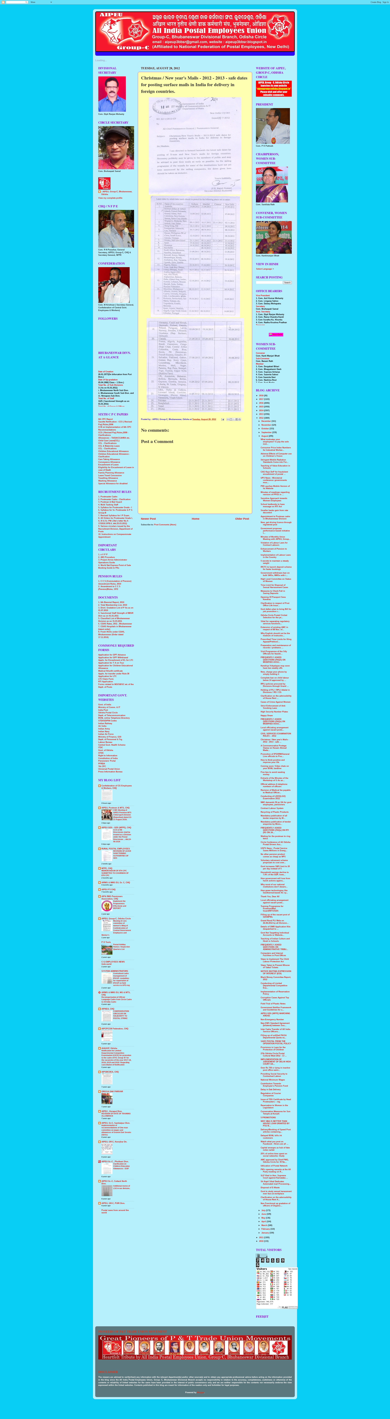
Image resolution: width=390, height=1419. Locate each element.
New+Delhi (277, 334)
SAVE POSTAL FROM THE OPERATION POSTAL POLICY (276, 1042)
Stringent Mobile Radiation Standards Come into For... (274, 461)
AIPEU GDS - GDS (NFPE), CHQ (116, 828)
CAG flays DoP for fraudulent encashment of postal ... (274, 473)
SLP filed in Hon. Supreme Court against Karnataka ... (274, 1177)
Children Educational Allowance (113, 451)
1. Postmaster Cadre (107, 497)
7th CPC (102, 766)
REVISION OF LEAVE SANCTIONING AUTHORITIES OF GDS (122, 854)
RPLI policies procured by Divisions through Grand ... (275, 685)
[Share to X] (233, 419)
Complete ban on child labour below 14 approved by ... (275, 679)
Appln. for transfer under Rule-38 (113, 674)
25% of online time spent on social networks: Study (274, 1155)
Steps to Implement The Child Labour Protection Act (275, 960)
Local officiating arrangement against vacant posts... (274, 729)
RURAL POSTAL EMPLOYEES (115, 849)
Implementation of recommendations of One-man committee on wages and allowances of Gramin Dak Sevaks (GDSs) (116, 1130)
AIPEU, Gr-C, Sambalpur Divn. (115, 1123)
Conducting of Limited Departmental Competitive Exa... (274, 985)
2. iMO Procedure (106, 557)
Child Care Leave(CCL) (108, 441)
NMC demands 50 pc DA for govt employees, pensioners (276, 803)
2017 (261, 399)
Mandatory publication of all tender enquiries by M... (274, 817)
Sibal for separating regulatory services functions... (275, 622)
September (266, 432)
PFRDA (101, 764)
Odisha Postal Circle (108, 713)
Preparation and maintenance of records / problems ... (276, 646)
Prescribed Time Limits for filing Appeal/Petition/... (276, 640)
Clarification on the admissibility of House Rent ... (276, 697)
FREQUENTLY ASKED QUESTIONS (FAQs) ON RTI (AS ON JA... (275, 830)
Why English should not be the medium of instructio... (275, 634)
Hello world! (106, 964)
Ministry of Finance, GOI (109, 737)
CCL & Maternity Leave (109, 446)
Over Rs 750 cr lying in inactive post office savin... (275, 1069)
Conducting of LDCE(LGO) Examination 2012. (273, 797)
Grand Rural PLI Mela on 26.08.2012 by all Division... (275, 922)
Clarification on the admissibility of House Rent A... (276, 1198)
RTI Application (105, 682)
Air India (102, 726)
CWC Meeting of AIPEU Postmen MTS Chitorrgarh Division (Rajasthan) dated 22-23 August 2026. (122, 815)
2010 (261, 1241)
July (263, 1210)
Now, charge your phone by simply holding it (274, 673)
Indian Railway (105, 723)
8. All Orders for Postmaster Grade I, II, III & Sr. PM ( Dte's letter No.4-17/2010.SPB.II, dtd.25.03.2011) (115, 521)
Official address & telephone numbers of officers (274, 785)
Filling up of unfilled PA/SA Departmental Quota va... (274, 1036)
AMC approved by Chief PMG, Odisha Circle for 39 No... (275, 1161)
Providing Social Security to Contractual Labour (274, 1075)
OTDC (101, 753)
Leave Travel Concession (110, 475)
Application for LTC (107, 676)
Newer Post (148, 518)
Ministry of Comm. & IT (109, 707)
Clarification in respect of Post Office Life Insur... (275, 604)
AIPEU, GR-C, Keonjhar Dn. (114, 1142)
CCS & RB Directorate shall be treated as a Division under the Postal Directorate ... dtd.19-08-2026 (122, 836)
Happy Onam (267, 716)
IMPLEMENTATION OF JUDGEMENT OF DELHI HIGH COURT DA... (276, 1061)
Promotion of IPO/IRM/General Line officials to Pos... (275, 755)
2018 (261, 396)
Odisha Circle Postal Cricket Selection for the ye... (274, 616)
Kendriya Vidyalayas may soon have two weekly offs (275, 667)
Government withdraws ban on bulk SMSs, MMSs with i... (275, 574)
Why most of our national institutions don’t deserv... (274, 885)
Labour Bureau (105, 742)
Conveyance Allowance (109, 462)
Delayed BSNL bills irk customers (271, 1136)
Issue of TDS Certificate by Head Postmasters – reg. (276, 1100)
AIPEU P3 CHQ (108, 890)
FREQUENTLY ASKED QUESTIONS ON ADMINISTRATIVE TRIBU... (274, 947)
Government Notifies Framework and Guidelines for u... (276, 1008)
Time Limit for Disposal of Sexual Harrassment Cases (274, 586)
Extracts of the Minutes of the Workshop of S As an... (274, 779)
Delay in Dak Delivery (271, 1090)
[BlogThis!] (230, 419)
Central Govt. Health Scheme (111, 745)
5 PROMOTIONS (268, 1118)
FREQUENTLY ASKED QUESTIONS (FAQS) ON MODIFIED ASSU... (273, 659)
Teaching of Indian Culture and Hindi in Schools (275, 940)
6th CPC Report (105, 419)
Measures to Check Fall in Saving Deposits (273, 592)
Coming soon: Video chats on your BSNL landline (275, 767)
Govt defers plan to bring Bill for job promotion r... (276, 610)
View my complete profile (110, 198)
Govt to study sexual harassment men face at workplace (276, 1192)
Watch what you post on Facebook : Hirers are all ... (274, 1143)
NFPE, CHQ (106, 868)
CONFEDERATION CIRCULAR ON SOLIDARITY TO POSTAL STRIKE (121, 1014)
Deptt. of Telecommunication (111, 715)
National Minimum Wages (273, 1080)
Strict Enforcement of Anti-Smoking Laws (273, 707)
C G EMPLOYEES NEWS (113, 962)
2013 (261, 414)
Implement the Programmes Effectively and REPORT (119, 904)
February (265, 1229)
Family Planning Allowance (111, 473)
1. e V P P (103, 554)
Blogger (200, 1392)
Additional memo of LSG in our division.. (121, 1187)
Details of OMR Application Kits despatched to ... (275, 928)
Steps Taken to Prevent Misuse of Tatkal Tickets (275, 966)
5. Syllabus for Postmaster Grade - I (115, 507)
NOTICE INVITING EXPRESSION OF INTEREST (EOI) (276, 972)
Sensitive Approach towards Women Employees (274, 499)
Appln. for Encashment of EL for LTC (115, 660)
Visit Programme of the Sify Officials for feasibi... (274, 652)
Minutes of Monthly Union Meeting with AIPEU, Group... (276, 538)
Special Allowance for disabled (113, 484)
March (264, 1225)
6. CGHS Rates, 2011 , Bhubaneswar (115, 624)
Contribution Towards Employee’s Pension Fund (274, 1085)
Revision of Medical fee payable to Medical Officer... (276, 791)
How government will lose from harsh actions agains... (275, 879)
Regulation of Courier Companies (271, 1094)
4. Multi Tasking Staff (108, 505)
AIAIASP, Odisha (109, 1048)
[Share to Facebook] (236, 419)
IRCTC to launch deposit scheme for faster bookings (276, 568)
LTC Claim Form (106, 679)
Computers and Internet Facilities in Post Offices (273, 954)
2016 (261, 403)
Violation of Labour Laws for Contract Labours (274, 544)
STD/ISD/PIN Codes (107, 721)
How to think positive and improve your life (273, 761)
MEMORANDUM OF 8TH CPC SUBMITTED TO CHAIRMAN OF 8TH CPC (115, 873)
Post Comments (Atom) (165, 525)
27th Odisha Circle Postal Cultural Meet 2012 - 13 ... (274, 1054)
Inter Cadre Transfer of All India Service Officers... (275, 1030)
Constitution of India (108, 758)
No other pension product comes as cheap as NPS (273, 855)
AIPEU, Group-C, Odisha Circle (116, 919)
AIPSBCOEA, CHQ (110, 1072)
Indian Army (104, 729)
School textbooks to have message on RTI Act (273, 505)
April (264, 1222)
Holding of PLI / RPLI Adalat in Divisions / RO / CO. (275, 691)
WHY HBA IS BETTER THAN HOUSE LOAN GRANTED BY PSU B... (275, 1123)
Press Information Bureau (110, 772)
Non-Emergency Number (272, 1020)
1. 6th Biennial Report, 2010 (111, 602)
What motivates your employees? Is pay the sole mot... (275, 441)
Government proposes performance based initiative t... (275, 530)
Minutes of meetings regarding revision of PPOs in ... (275, 493)
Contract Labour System (272, 808)
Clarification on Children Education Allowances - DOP (121, 1166)
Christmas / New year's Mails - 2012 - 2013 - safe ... (275, 741)
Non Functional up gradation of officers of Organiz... (275, 1204)
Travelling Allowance (108, 478)
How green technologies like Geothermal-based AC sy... (274, 891)
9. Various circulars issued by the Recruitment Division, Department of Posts (115, 529)
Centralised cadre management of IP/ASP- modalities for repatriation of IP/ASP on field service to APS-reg (121, 979)
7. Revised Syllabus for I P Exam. (114, 516)
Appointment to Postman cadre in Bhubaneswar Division (275, 517)
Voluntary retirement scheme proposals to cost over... (274, 861)
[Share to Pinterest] (239, 419)
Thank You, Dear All (270, 897)
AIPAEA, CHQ (107, 1009)
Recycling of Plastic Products (275, 812)
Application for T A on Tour (111, 663)
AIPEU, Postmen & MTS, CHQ (115, 808)
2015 (261, 407)
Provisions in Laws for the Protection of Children (273, 1048)
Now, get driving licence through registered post (276, 523)
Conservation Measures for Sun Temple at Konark (275, 1112)
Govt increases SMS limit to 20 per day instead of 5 (275, 867)
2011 (261, 1237)
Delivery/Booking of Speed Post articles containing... (276, 1131)
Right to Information (107, 756)
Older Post (242, 518)
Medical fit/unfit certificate (110, 671)
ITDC (100, 747)
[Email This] (228, 419)
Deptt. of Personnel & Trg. (110, 739)
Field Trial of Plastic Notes (273, 1004)
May (263, 1218)
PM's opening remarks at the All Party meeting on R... (276, 1170)
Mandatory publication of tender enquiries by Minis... (276, 823)
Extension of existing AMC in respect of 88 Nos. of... (274, 628)
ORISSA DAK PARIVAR (112, 1092)
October (265, 429)
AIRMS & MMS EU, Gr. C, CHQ (115, 883)
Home (195, 518)
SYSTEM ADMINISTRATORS (114, 971)
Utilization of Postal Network (274, 1166)
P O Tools (106, 942)
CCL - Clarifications (107, 443)
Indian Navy (103, 732)
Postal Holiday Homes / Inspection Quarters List (121, 946)
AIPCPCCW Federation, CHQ (114, 1029)
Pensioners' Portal (107, 761)
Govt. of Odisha (105, 750)
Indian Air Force (105, 734)
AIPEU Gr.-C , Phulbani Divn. (115, 1162)
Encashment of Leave (108, 465)
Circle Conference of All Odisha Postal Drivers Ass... (275, 843)
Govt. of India (104, 705)
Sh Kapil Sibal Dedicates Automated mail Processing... (276, 1182)
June (264, 1214)
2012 (261, 418)
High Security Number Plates (274, 712)
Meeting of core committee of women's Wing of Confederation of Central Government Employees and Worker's (116, 928)
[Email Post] (222, 419)
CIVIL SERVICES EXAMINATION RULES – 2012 (276, 735)
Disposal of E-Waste (270, 1188)
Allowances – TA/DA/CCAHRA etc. (114, 438)
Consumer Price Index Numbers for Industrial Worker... (276, 449)
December (266, 421)
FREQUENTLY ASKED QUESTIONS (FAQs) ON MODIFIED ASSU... (273, 721)
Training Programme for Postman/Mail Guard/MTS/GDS (272, 908)
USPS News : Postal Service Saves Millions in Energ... (274, 849)
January (265, 1233)
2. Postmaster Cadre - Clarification (114, 499)
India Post (103, 710)
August (265, 436)
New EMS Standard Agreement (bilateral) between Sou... (275, 1024)
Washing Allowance (107, 481)
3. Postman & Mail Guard (110, 502)
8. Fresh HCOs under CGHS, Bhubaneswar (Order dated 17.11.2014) (111, 634)
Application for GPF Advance (112, 655)
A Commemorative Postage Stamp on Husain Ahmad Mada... (274, 748)
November (266, 425)
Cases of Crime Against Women (276, 702)
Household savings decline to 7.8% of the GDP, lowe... (275, 873)
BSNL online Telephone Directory (114, 718)
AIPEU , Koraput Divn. (111, 1111)
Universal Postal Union (109, 769)
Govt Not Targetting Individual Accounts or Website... (275, 934)
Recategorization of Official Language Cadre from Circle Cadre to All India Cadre (116, 999)
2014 (261, 410)
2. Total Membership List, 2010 (112, 605)
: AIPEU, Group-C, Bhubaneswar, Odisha (116, 193)
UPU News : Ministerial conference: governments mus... (274, 480)
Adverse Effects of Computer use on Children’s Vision (276, 455)
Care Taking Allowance (109, 459)
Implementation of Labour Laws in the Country (276, 556)
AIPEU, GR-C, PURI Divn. (113, 1203)
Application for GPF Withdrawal (113, 658)
